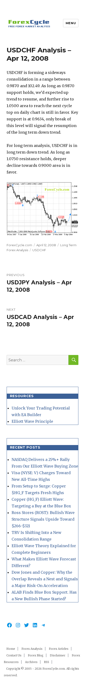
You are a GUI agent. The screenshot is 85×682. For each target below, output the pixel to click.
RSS (46, 662)
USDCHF (39, 250)
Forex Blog (35, 655)
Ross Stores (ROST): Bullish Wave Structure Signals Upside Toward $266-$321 (43, 519)
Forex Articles (58, 648)
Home (10, 648)
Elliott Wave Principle (32, 421)
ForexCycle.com (19, 245)
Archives (31, 662)
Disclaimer (57, 655)
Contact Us (13, 655)
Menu (71, 23)
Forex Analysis (31, 648)
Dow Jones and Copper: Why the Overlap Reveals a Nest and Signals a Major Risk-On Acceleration (45, 579)
